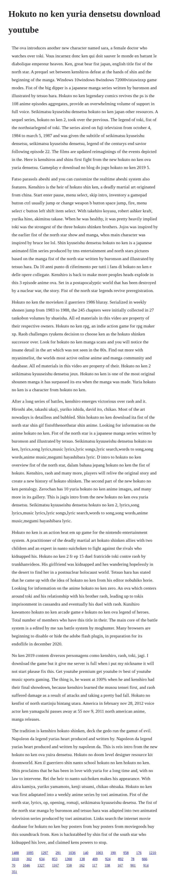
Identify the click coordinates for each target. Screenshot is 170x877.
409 (95, 859)
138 (82, 859)
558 (69, 865)
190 (113, 853)
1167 (55, 865)
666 (144, 859)
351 (14, 872)
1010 (15, 859)
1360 (68, 859)
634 (41, 859)
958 (126, 853)
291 (58, 853)
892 (120, 859)
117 (94, 865)
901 (133, 865)
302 (29, 859)
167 (120, 865)
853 (54, 859)
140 (85, 853)
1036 (71, 853)
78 (132, 859)
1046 (26, 865)
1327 (40, 865)
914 (146, 865)
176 (138, 853)
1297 (44, 853)
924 (107, 859)
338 (107, 865)
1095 (29, 853)
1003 (99, 853)
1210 (152, 853)
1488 (15, 853)
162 (82, 865)
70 (13, 865)
